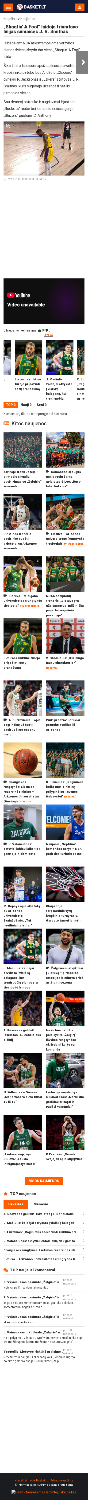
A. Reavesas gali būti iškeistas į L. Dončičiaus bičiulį (44, 1214)
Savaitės (15, 1204)
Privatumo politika (61, 1480)
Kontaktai (21, 1480)
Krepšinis (10, 19)
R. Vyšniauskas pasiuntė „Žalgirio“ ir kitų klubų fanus (44, 1282)
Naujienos (27, 19)
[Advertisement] (44, 231)
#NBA (48, 335)
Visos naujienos (44, 1181)
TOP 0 (10, 405)
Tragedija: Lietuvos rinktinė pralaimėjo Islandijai (41, 1351)
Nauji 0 (26, 405)
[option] (59, 371)
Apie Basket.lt (38, 1480)
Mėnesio (41, 1204)
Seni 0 (41, 405)
